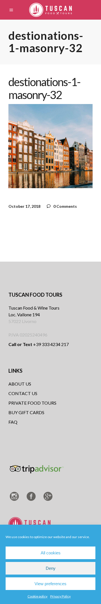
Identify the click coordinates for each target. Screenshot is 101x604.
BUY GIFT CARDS (26, 412)
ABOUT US (19, 383)
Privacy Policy (60, 596)
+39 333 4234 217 (38, 344)
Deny (51, 568)
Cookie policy (37, 596)
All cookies (51, 552)
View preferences (50, 583)
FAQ (12, 422)
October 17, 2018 (24, 206)
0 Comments (64, 206)
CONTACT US (22, 393)
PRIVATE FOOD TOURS (32, 402)
